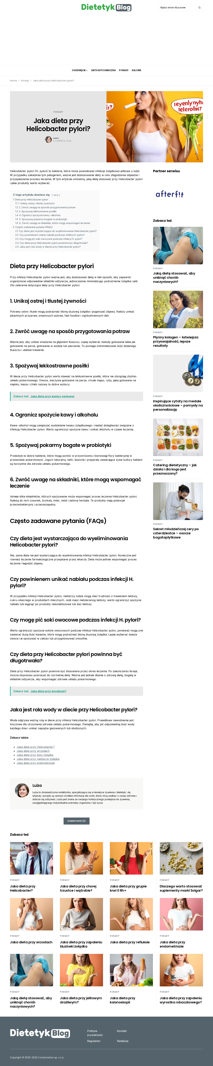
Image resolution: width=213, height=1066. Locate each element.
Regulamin (93, 1041)
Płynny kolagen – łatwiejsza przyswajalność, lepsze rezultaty (175, 341)
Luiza (56, 138)
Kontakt (122, 1031)
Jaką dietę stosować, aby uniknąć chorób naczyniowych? (174, 277)
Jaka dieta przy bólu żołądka (35, 755)
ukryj (56, 195)
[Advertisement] (106, 40)
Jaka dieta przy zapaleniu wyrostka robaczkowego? (181, 1000)
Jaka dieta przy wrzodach (33, 751)
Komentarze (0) (77, 821)
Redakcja (122, 1041)
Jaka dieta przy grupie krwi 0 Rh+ (128, 888)
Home (13, 80)
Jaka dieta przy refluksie (130, 942)
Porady (25, 80)
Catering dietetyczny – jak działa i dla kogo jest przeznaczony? (175, 469)
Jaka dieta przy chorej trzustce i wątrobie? (78, 888)
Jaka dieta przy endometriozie (36, 763)
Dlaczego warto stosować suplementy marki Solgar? (181, 888)
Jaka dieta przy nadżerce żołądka (38, 759)
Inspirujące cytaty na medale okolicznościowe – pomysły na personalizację (178, 405)
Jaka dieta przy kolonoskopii (122, 1000)
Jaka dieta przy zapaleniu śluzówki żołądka (81, 944)
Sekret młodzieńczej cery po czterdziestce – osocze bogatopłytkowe (176, 533)
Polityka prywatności (95, 1033)
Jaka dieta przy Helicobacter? (36, 747)
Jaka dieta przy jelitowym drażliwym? (81, 1000)
